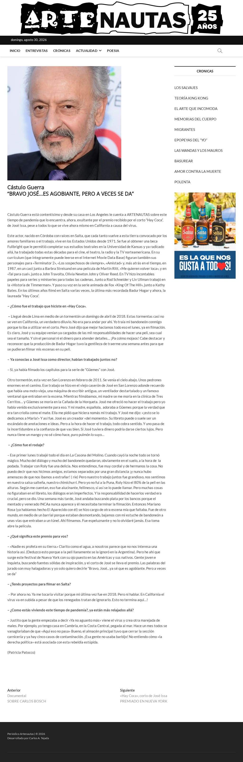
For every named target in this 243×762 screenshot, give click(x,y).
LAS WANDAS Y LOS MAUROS (198, 150)
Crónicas (61, 51)
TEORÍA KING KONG (191, 98)
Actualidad (86, 51)
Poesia (113, 51)
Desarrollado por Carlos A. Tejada (28, 738)
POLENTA (182, 182)
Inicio (15, 51)
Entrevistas (37, 51)
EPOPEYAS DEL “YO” (190, 140)
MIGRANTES (184, 129)
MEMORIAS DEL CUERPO (195, 119)
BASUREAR (183, 161)
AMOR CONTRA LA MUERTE (197, 171)
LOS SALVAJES (186, 87)
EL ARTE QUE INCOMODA (195, 108)
